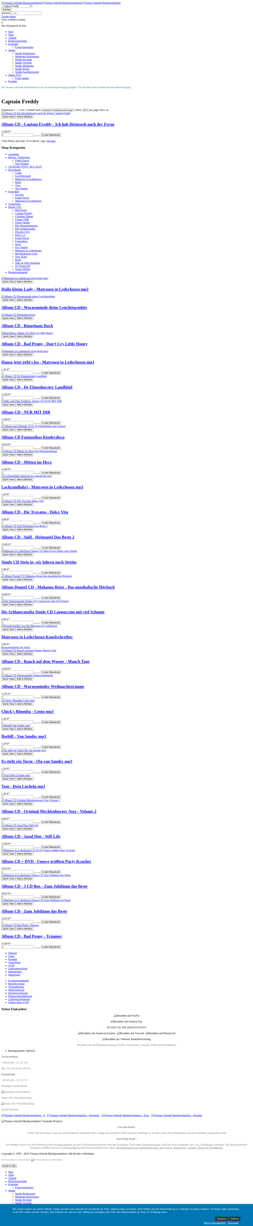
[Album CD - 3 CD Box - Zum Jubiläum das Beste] (36, 875)
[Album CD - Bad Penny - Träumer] (20, 925)
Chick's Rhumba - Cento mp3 (27, 711)
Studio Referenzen (25, 1193)
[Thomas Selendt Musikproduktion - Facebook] (73, 1115)
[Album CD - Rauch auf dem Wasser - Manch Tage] (28, 650)
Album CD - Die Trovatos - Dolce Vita (34, 512)
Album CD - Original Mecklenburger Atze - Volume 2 (48, 811)
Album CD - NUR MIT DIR (25, 412)
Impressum (14, 974)
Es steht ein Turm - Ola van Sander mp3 (36, 761)
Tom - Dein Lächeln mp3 (23, 786)
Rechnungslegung (18, 993)
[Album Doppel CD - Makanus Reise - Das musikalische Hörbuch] (36, 576)
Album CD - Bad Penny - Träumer (31, 936)
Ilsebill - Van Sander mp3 (23, 736)
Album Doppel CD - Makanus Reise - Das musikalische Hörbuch (58, 587)
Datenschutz (15, 971)
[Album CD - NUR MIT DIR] (31, 401)
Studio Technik (23, 1203)
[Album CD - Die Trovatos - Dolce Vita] (22, 501)
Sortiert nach (34, 110)
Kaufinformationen (18, 980)
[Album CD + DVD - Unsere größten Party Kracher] (38, 850)
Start (10, 1171)
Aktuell (12, 1178)
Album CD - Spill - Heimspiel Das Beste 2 (37, 537)
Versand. (51, 141)
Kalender (13, 1184)
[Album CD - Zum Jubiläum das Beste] (36, 900)
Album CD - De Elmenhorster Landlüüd (36, 387)
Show (78, 110)
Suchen (5, 13)
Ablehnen (235, 1219)
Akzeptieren (222, 1219)
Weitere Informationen (215, 1223)
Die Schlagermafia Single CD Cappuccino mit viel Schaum (52, 612)
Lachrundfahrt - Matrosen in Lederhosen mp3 (42, 487)
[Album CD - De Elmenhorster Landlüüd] (24, 376)
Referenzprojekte (17, 1181)
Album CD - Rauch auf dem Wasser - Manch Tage (45, 661)
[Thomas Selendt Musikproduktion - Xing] (125, 1115)
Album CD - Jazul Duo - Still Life (30, 836)
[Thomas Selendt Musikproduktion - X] (23, 1115)
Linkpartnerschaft (17, 968)
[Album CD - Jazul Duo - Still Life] (19, 825)
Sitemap (12, 953)
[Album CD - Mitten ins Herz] (29, 451)
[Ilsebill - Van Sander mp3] (15, 725)
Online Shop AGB (18, 1002)
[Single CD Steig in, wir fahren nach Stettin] (39, 551)
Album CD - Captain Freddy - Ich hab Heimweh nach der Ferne (57, 124)
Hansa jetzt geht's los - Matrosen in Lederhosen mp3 (47, 362)
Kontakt (12, 959)
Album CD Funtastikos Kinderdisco (33, 437)
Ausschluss (14, 962)
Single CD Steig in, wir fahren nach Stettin (38, 562)
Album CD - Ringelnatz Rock (27, 325)
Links (11, 956)
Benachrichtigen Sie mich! (15, 647)
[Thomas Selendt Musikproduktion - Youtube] (176, 1115)
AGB (11, 965)
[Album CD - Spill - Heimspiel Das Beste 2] (24, 526)
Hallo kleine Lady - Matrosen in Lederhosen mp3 (44, 289)
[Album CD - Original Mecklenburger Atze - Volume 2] (30, 800)
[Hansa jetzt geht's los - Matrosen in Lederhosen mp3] (24, 351)
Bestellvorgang (16, 983)
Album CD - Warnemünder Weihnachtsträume (42, 686)
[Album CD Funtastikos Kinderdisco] (33, 426)
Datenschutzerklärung (20, 996)
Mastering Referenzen (27, 1196)
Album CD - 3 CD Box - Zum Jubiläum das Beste (44, 886)
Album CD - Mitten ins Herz (26, 462)
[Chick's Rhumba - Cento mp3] (18, 700)
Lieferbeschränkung (19, 999)
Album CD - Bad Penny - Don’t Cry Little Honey (44, 344)
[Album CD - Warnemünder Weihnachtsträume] (27, 675)
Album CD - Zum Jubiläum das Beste (34, 911)
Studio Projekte (23, 1199)
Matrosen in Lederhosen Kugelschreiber (37, 637)
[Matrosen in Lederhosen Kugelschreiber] (29, 625)
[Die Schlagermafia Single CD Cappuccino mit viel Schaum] (34, 601)
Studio (11, 1190)
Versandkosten (16, 986)
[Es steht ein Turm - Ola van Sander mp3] (23, 750)
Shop (11, 1175)
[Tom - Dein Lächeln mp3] (15, 775)
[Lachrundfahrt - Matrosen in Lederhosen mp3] (26, 476)
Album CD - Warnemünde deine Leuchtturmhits (44, 307)
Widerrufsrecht (16, 989)
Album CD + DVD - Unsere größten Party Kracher (46, 861)
